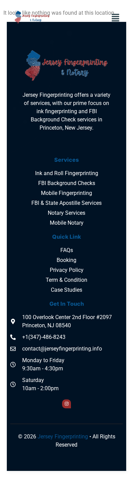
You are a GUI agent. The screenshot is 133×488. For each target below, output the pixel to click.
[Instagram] (66, 403)
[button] (115, 18)
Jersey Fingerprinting (63, 436)
